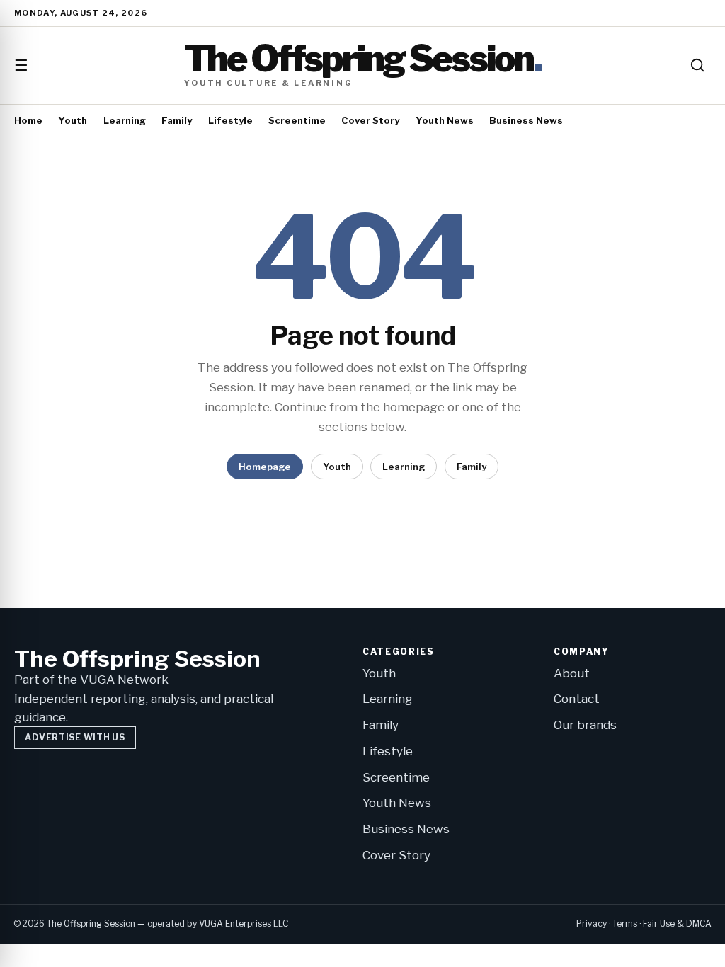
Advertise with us (75, 737)
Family (176, 120)
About (572, 673)
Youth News (445, 120)
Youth (72, 120)
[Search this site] (697, 65)
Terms (624, 923)
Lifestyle (230, 120)
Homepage (265, 466)
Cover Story (370, 120)
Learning (124, 120)
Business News (526, 120)
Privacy (591, 923)
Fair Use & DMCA (677, 923)
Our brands (585, 725)
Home (28, 120)
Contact (577, 699)
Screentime (297, 120)
